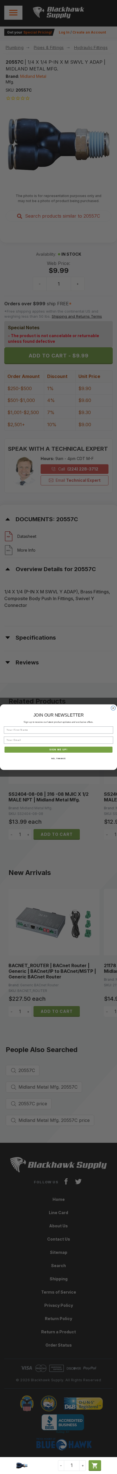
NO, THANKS (58, 758)
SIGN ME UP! (58, 749)
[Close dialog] (113, 708)
